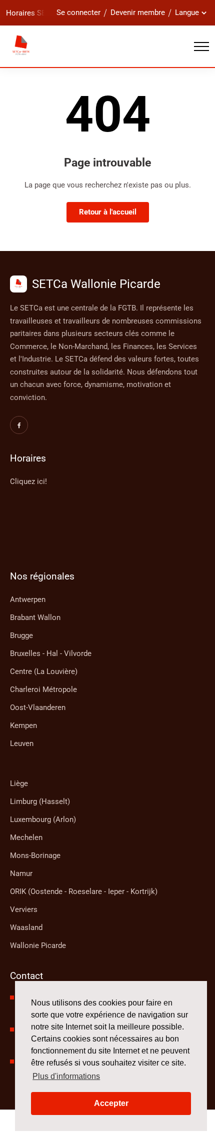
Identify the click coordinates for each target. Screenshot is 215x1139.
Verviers (24, 909)
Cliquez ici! (28, 481)
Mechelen (26, 837)
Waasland (26, 927)
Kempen (23, 725)
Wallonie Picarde (38, 945)
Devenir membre (137, 12)
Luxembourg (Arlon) (43, 819)
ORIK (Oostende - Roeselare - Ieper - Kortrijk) (84, 891)
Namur (21, 873)
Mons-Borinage (35, 855)
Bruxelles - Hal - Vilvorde (51, 653)
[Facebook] (19, 425)
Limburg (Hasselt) (40, 801)
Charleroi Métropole (43, 689)
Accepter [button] (111, 1103)
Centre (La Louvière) (44, 671)
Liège (19, 783)
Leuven (22, 743)
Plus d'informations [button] (66, 1076)
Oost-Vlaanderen (38, 707)
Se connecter (78, 12)
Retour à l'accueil (107, 212)
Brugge (21, 635)
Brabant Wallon (35, 617)
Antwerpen (28, 599)
